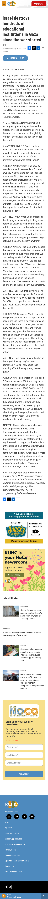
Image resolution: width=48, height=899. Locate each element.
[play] (4, 896)
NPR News (24, 606)
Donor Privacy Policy (13, 855)
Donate (39, 4)
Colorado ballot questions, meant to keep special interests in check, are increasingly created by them (32, 655)
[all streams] (44, 896)
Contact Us (9, 866)
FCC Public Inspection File (15, 844)
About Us (9, 828)
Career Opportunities (13, 839)
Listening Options (12, 833)
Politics (23, 645)
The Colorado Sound (13, 872)
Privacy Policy (10, 850)
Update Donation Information (17, 861)
